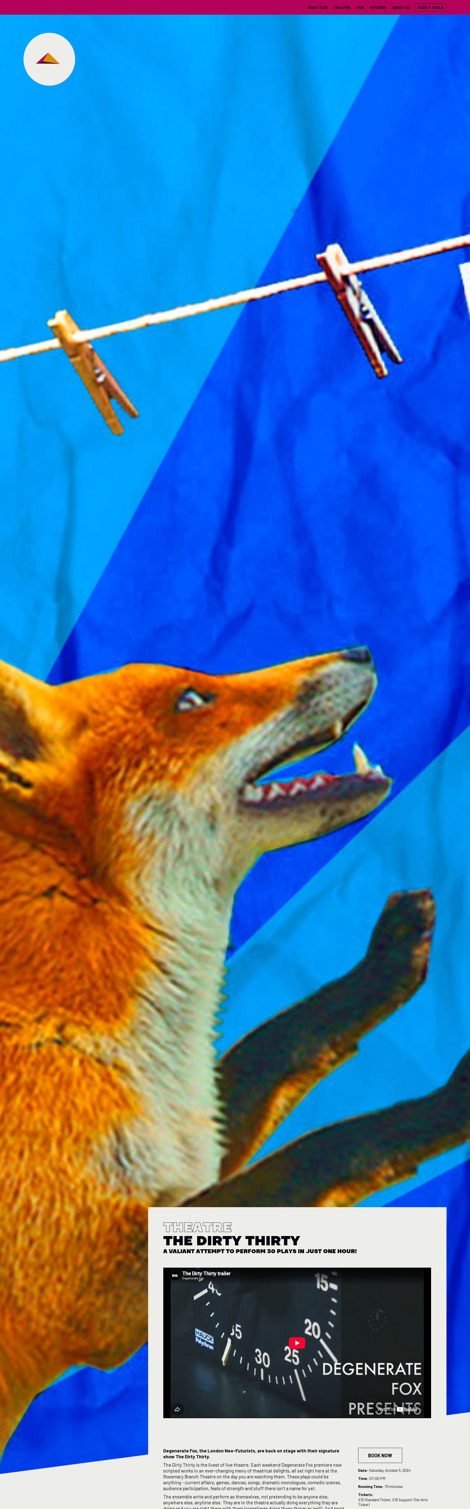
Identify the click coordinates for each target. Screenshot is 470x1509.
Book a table (431, 7)
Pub (360, 7)
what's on (318, 7)
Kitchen (378, 7)
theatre (342, 7)
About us (401, 7)
